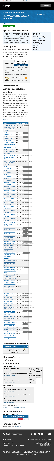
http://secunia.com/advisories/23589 (9, 199)
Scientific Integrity (27, 452)
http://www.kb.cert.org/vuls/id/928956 (9, 242)
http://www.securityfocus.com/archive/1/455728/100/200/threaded (9, 288)
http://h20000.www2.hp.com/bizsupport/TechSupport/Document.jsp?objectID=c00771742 (10, 144)
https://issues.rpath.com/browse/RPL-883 (10, 328)
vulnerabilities (8, 26)
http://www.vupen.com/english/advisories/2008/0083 (9, 318)
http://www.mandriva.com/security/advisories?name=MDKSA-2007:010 (9, 248)
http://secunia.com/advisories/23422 (9, 171)
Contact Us (11, 445)
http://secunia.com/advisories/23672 (9, 215)
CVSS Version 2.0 (21, 65)
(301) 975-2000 (6, 443)
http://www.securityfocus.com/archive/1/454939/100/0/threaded (9, 276)
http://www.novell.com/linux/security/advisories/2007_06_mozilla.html (10, 270)
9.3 (26, 78)
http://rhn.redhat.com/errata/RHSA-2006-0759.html (9, 157)
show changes (18, 426)
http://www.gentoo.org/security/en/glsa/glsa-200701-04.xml (9, 237)
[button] (45, 5)
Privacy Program (20, 451)
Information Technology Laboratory (13, 12)
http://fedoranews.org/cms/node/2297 (10, 133)
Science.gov (28, 454)
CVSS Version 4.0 (21, 61)
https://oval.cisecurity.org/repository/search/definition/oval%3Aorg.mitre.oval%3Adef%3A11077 (10, 335)
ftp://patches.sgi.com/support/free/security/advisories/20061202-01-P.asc (10, 128)
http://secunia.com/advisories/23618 (9, 211)
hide (14, 366)
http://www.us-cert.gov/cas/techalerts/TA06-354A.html (9, 307)
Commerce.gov (20, 454)
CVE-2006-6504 (37, 38)
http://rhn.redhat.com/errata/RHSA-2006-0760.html (9, 162)
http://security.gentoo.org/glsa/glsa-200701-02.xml (10, 224)
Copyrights (27, 451)
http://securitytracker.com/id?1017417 (9, 228)
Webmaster (5, 445)
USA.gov (34, 454)
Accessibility (12, 451)
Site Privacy (5, 451)
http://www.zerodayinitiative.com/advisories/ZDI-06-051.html (10, 324)
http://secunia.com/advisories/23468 (9, 187)
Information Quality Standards (40, 452)
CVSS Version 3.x (21, 63)
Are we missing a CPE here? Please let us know (14, 407)
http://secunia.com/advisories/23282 (9, 167)
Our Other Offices (20, 445)
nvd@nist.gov (7, 119)
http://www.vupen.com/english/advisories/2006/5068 (9, 312)
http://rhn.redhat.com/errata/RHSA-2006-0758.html (9, 151)
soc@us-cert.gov (47, 444)
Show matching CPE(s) (9, 370)
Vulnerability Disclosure (37, 451)
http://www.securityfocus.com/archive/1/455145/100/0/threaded (9, 282)
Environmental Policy (17, 452)
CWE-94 (6, 349)
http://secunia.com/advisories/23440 (9, 183)
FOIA (9, 452)
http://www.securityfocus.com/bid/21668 (9, 294)
